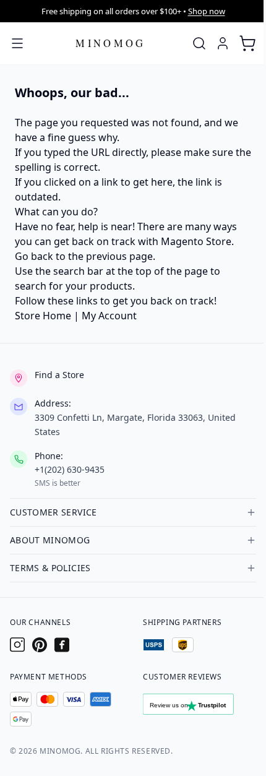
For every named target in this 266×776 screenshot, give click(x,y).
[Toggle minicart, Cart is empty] (247, 43)
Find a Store (59, 375)
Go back (34, 256)
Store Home (43, 315)
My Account (109, 315)
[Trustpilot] (199, 707)
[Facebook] (61, 644)
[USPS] (154, 644)
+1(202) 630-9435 (70, 469)
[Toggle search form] (199, 43)
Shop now (206, 11)
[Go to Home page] (111, 43)
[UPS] (183, 644)
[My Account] (223, 43)
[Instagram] (17, 644)
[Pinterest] (39, 644)
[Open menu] (17, 43)
